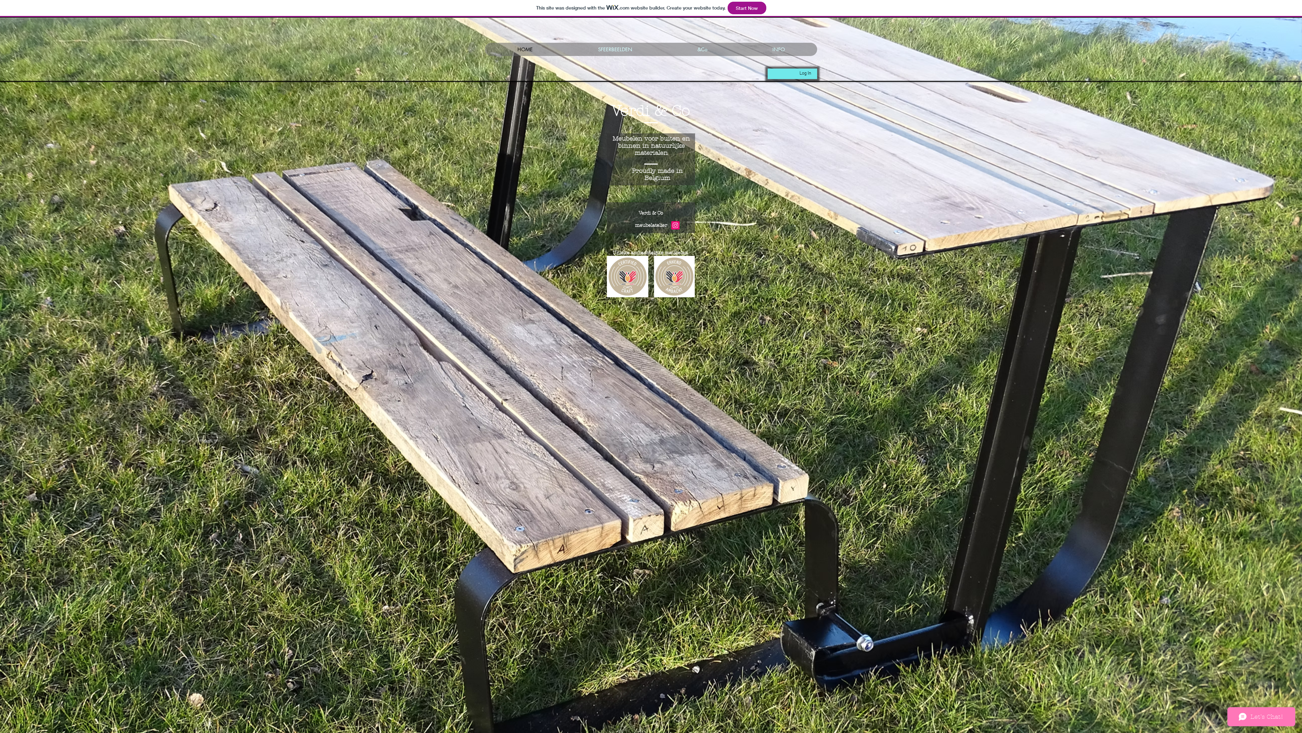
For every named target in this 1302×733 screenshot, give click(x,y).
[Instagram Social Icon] (675, 225)
